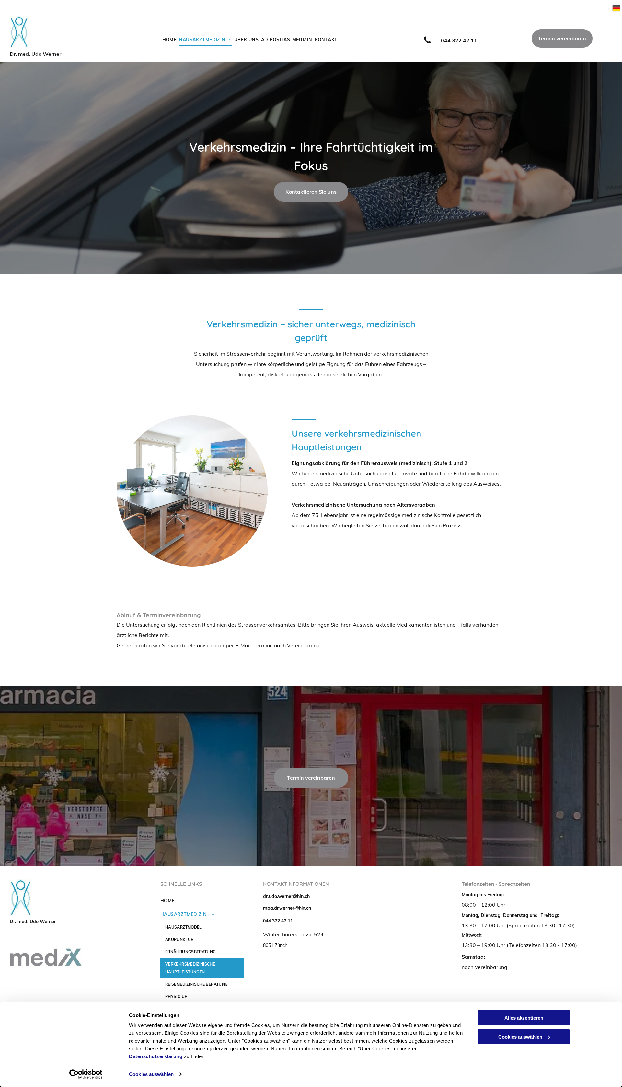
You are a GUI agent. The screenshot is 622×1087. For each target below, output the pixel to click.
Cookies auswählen (151, 1074)
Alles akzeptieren (523, 1017)
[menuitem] (168, 39)
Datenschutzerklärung (155, 1056)
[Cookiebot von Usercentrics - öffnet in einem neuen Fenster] (86, 1074)
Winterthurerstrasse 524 (293, 934)
